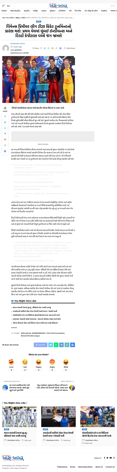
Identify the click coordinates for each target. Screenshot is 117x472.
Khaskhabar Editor (18, 43)
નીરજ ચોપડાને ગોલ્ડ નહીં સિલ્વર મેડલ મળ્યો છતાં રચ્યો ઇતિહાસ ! (35, 323)
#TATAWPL (19, 168)
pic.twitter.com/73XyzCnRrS (27, 189)
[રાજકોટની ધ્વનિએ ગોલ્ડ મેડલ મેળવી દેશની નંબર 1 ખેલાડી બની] (58, 416)
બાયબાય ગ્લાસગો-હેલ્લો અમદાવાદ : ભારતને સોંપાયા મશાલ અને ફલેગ (37, 319)
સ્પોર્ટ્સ (38, 21)
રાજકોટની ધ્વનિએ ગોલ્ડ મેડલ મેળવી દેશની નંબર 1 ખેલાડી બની (35, 311)
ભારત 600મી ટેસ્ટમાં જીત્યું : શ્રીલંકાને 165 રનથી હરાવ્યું (32, 307)
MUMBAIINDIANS (38, 333)
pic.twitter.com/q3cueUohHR (27, 256)
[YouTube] (111, 458)
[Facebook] (104, 458)
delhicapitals (26, 333)
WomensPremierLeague (30, 335)
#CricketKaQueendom (42, 182)
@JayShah (56, 186)
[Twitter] (107, 458)
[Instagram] (114, 458)
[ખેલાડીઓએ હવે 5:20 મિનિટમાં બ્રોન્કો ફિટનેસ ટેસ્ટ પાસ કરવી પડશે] (97, 416)
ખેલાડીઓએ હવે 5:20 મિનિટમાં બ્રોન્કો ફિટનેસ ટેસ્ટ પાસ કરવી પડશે (36, 315)
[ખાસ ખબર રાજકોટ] (58, 5)
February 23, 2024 (45, 260)
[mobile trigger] (4, 5)
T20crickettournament (55, 333)
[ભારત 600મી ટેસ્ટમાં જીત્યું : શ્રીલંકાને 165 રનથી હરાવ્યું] (19, 416)
